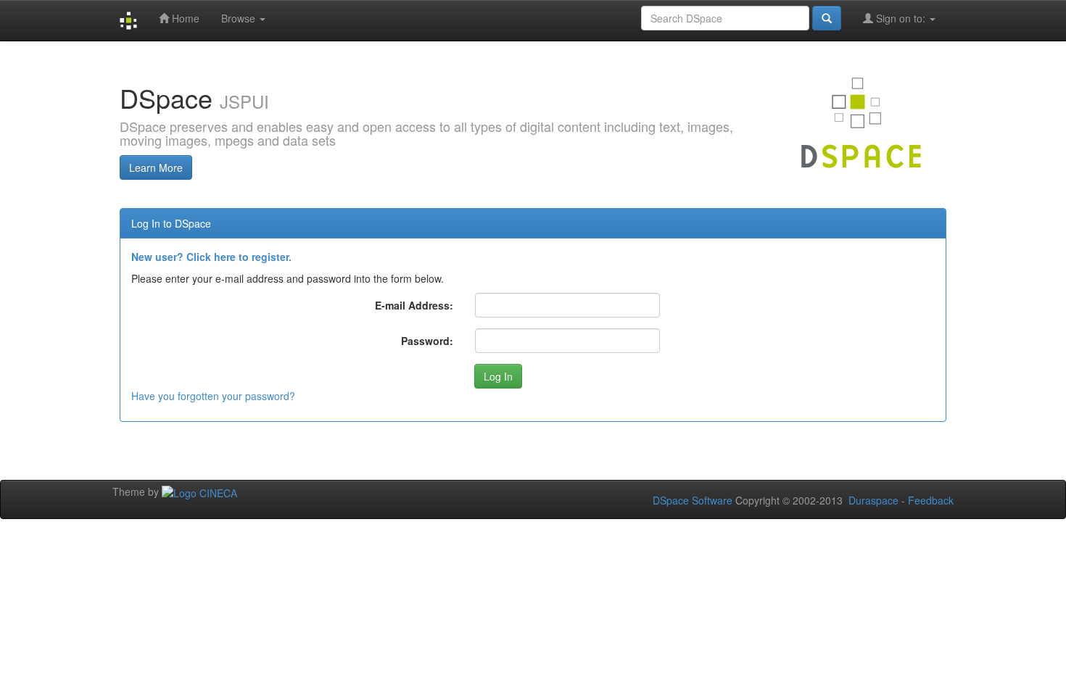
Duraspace (873, 500)
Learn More (156, 167)
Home (184, 18)
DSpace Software (692, 500)
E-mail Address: (414, 305)
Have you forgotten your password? (213, 396)
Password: (427, 340)
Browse (239, 18)
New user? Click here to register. (211, 256)
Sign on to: (900, 18)
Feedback (931, 500)
